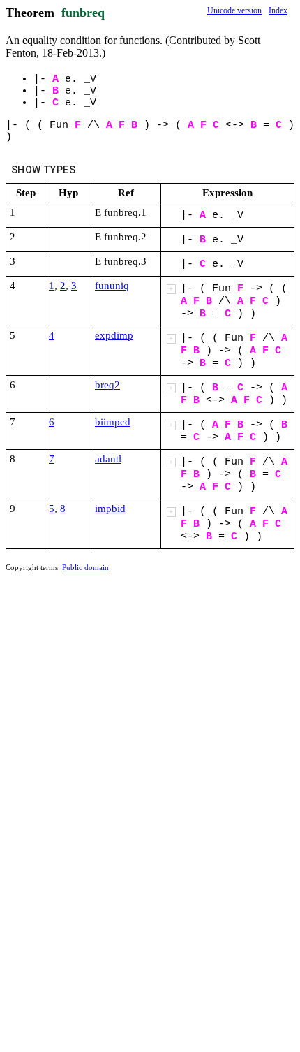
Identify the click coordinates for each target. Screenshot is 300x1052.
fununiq (112, 285)
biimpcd (112, 422)
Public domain (85, 567)
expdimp (114, 335)
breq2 (107, 384)
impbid (110, 508)
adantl (108, 459)
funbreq (83, 13)
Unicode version (234, 10)
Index (278, 10)
